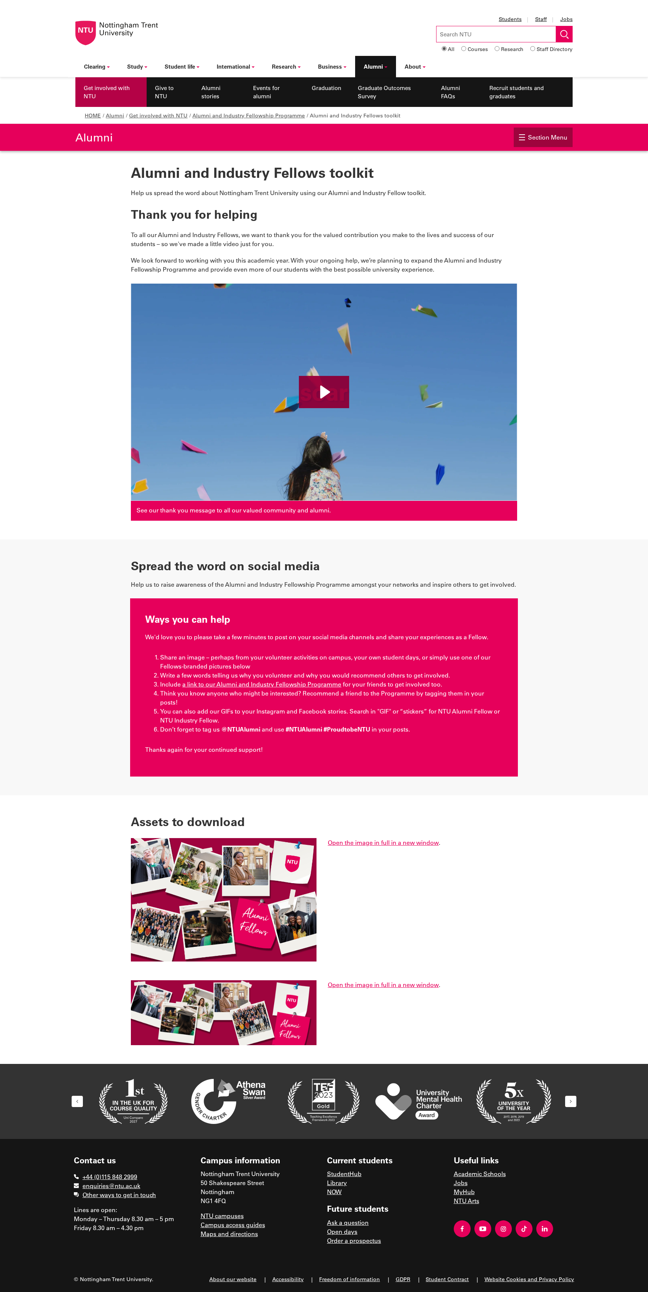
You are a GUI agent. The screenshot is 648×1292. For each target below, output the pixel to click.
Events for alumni (266, 92)
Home (93, 115)
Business (330, 66)
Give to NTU (164, 92)
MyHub (464, 1192)
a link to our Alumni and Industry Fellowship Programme (261, 684)
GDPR (403, 1279)
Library (337, 1183)
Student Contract (447, 1279)
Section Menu (547, 137)
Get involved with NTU (107, 92)
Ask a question (348, 1222)
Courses (478, 49)
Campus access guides (233, 1225)
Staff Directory (555, 49)
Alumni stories (210, 92)
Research (512, 49)
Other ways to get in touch (119, 1195)
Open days (342, 1231)
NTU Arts (466, 1201)
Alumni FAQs (450, 92)
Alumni (373, 66)
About (413, 66)
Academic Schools (480, 1174)
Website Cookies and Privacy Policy (529, 1279)
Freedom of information (349, 1279)
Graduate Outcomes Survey (384, 92)
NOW (334, 1192)
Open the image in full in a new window (383, 842)
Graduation (326, 88)
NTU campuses (222, 1216)
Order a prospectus (354, 1240)
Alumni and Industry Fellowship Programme (248, 115)
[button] (77, 1101)
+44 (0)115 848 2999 (109, 1177)
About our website (232, 1279)
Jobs (566, 19)
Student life (180, 66)
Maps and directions (229, 1234)
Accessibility (288, 1279)
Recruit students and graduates (516, 92)
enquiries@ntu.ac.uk (111, 1186)
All (451, 49)
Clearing (94, 66)
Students (510, 19)
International (233, 66)
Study (135, 66)
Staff (541, 19)
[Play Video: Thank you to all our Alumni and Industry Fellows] (324, 392)
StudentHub (344, 1174)
